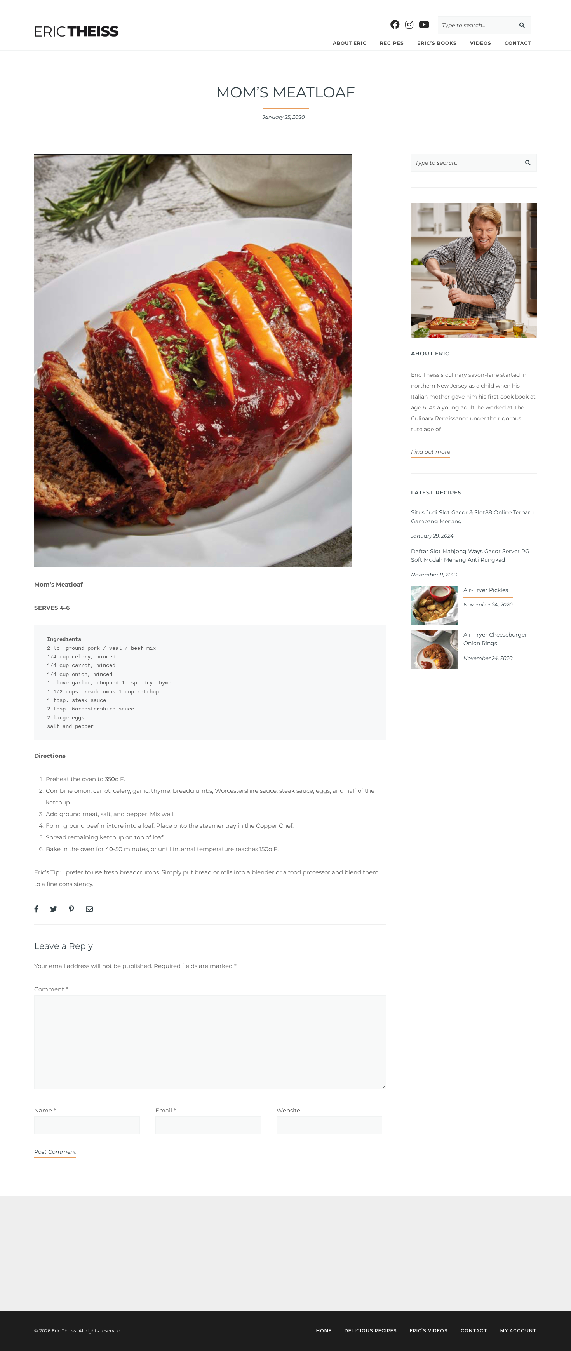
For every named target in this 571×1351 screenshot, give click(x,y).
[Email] (89, 909)
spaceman (48, 1270)
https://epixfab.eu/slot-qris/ (70, 1225)
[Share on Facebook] (36, 909)
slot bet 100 (16, 5)
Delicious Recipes (371, 1331)
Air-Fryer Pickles (485, 590)
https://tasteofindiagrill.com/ (74, 5)
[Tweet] (53, 909)
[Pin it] (71, 909)
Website (288, 1110)
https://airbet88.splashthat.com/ (261, 5)
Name (45, 1110)
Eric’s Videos (429, 1331)
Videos (480, 43)
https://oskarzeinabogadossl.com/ (79, 1247)
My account (518, 1331)
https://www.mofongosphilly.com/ (165, 5)
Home (324, 1331)
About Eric (350, 43)
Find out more (430, 451)
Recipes (392, 43)
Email (165, 1110)
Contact (518, 43)
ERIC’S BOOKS (437, 43)
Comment (51, 989)
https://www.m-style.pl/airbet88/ (354, 5)
